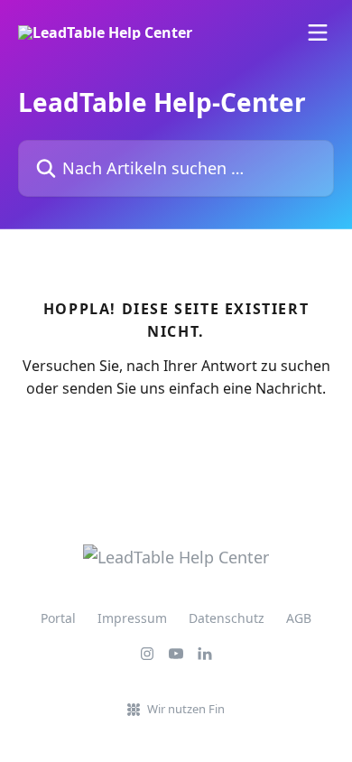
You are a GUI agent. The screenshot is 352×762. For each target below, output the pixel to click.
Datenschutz (226, 618)
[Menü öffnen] (317, 32)
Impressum (132, 618)
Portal (58, 618)
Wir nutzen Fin (186, 709)
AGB (298, 618)
